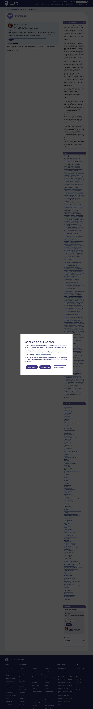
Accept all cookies (31, 367)
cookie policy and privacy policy (41, 354)
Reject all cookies (45, 367)
